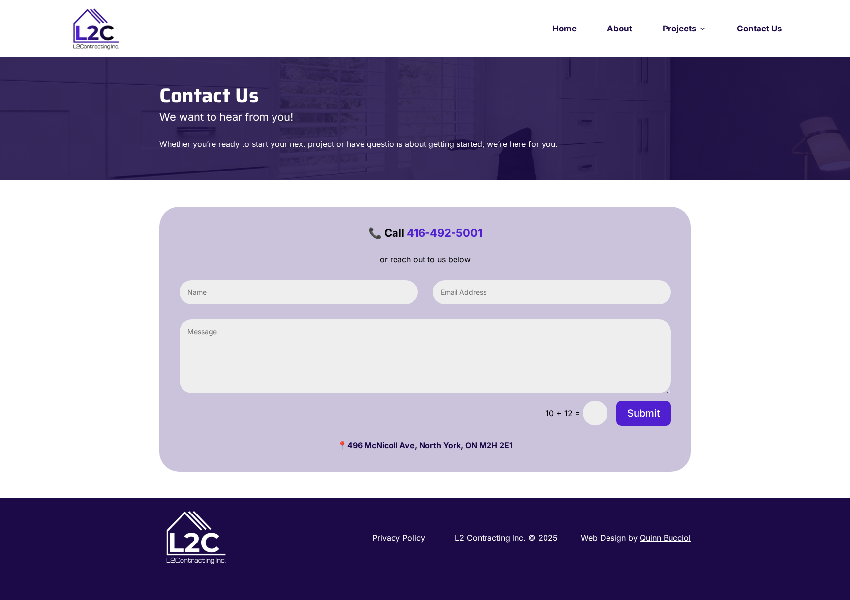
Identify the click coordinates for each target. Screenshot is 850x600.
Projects (680, 28)
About (619, 28)
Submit (643, 413)
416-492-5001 (444, 233)
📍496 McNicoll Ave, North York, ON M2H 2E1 (425, 445)
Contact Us (759, 28)
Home (564, 28)
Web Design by (636, 538)
